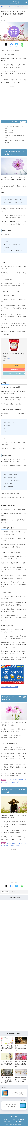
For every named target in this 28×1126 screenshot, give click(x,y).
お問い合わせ (20, 1119)
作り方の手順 (9, 132)
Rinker (9, 358)
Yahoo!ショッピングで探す (14, 373)
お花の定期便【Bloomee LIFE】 (9, 687)
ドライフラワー (13, 891)
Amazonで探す (14, 365)
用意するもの (9, 130)
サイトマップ (7, 1121)
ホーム (6, 1119)
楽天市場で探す (14, 369)
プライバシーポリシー (18, 1121)
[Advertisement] (14, 102)
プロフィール (12, 1119)
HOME (14, 1116)
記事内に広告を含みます (13, 50)
